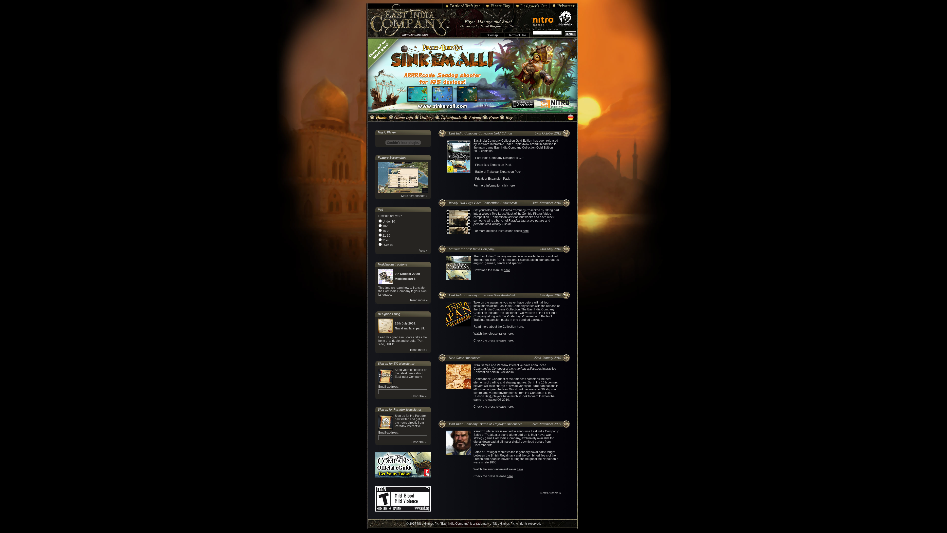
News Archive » (550, 493)
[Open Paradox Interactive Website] (567, 19)
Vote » (423, 250)
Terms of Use (517, 35)
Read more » (419, 300)
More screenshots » (414, 196)
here (512, 185)
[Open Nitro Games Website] (545, 19)
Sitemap (492, 35)
